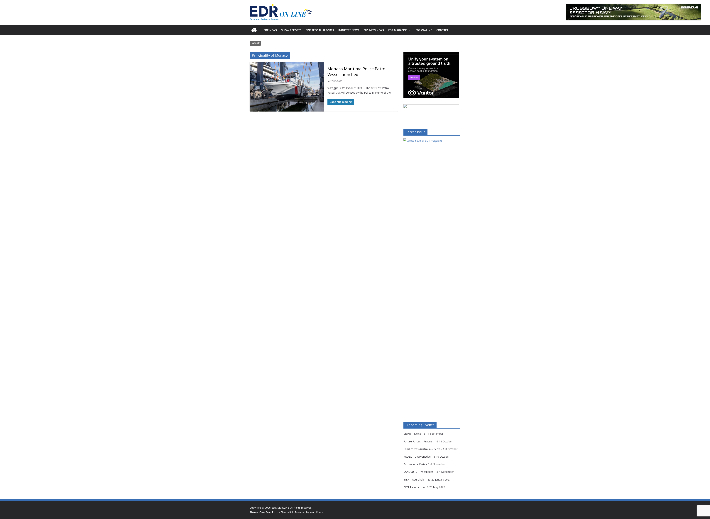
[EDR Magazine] (254, 30)
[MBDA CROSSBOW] (633, 12)
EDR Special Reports (320, 30)
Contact (442, 30)
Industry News (348, 30)
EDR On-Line (423, 30)
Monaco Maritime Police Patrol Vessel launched (356, 71)
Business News (374, 30)
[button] (409, 30)
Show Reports (291, 30)
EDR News (270, 30)
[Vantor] (431, 54)
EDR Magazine (397, 30)
